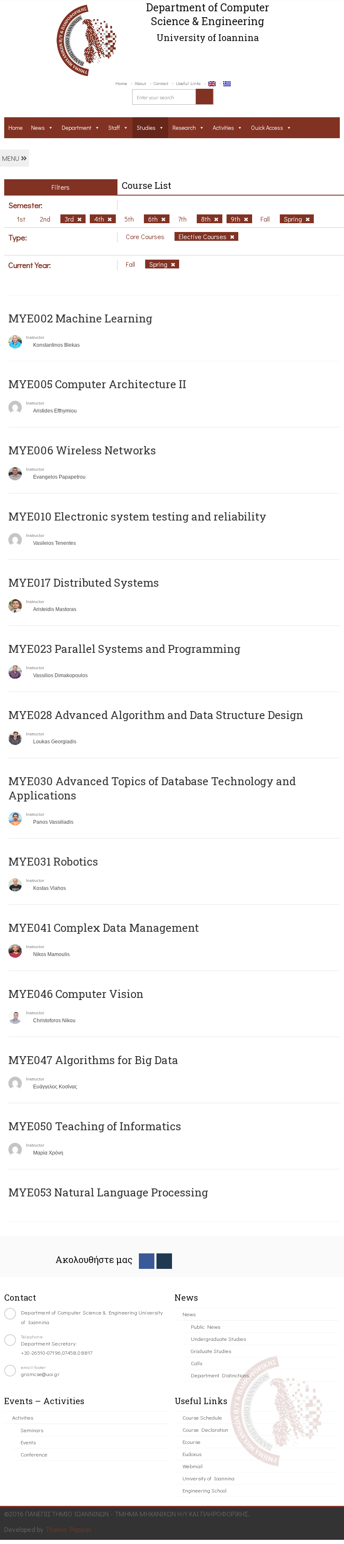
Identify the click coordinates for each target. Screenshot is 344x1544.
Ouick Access (267, 127)
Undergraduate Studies (218, 1338)
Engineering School (204, 1490)
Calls (196, 1362)
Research (184, 127)
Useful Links (188, 83)
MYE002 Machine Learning (80, 318)
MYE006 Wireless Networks (82, 450)
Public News (205, 1326)
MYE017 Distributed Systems (83, 582)
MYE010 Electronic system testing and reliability (137, 516)
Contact (161, 83)
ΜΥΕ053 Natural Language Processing (108, 1192)
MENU (11, 158)
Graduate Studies (211, 1350)
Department (76, 127)
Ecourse (191, 1441)
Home (121, 83)
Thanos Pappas (68, 1529)
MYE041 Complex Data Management (103, 927)
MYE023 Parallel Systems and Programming (124, 649)
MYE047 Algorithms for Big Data (93, 1060)
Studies (146, 127)
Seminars (32, 1429)
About (140, 83)
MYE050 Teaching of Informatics (94, 1126)
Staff (114, 127)
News (38, 127)
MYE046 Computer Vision (75, 994)
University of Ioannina (208, 1478)
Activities (223, 127)
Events (28, 1442)
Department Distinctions (220, 1375)
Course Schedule (202, 1417)
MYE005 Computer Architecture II (97, 384)
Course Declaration (205, 1429)
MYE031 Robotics (53, 861)
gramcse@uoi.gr (40, 1373)
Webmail (192, 1465)
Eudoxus (191, 1453)
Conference (34, 1454)
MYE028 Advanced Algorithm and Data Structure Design (155, 715)
